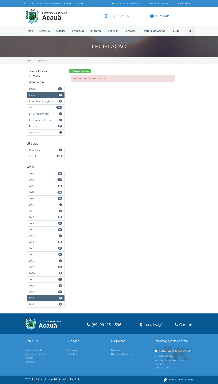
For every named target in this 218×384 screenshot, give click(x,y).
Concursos (73, 350)
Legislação (29, 358)
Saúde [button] (176, 30)
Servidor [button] (113, 30)
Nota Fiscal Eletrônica (121, 354)
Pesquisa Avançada (80, 71)
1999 (34, 76)
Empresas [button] (78, 30)
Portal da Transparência (126, 3)
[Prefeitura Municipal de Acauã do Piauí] (51, 16)
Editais (37, 71)
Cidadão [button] (61, 30)
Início (30, 30)
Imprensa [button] (96, 30)
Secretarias (29, 362)
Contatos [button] (130, 30)
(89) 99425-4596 (105, 324)
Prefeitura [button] (44, 30)
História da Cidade (33, 350)
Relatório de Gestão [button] (154, 30)
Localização (154, 324)
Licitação (115, 350)
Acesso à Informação (157, 3)
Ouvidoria (72, 354)
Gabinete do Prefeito (34, 354)
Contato (186, 324)
